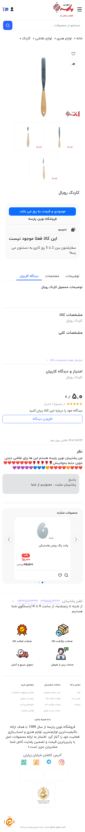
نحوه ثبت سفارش (27, 698)
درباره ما (77, 704)
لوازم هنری (64, 38)
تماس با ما (76, 698)
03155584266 (50, 601)
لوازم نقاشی (43, 38)
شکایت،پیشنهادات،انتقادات (23, 692)
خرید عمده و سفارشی (52, 692)
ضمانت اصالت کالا (53, 698)
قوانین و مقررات (27, 710)
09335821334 (27, 601)
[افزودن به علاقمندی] (60, 575)
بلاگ (78, 692)
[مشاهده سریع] (66, 575)
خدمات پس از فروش (52, 710)
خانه (80, 38)
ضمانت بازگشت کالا (52, 704)
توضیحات (72, 276)
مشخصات (52, 276)
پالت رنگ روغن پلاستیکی (53, 546)
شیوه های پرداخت (27, 704)
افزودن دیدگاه (43, 419)
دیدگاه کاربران (29, 276)
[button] (42, 582)
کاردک (26, 38)
